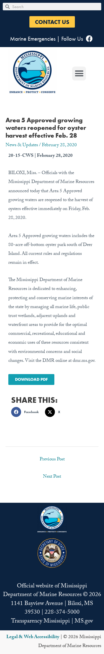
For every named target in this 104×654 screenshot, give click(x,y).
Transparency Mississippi (40, 622)
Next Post (52, 477)
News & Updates (22, 145)
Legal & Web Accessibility (32, 637)
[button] (52, 22)
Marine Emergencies (32, 38)
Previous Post (52, 460)
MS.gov (84, 622)
